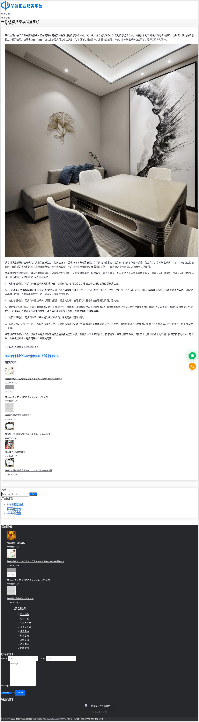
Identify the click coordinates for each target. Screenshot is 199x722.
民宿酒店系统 (14, 509)
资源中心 (24, 644)
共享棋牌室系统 (15, 504)
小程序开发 (25, 623)
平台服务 (24, 614)
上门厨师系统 (14, 513)
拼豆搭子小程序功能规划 (16, 452)
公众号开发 (25, 627)
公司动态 (19, 347)
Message (5, 685)
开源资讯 (24, 640)
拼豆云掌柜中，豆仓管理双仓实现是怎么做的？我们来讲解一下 (33, 378)
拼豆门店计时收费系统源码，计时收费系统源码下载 (28, 470)
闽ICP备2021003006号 (52, 718)
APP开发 (24, 618)
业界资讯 (27, 347)
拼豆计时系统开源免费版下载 (18, 415)
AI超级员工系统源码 (16, 543)
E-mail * (42, 658)
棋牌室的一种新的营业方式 (45, 356)
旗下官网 (24, 635)
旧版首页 (24, 648)
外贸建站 (24, 631)
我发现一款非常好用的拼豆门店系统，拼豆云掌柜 (27, 434)
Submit (6, 693)
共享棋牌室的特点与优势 (18, 356)
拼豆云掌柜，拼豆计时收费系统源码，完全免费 (26, 397)
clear (13, 693)
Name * (4, 658)
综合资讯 (34, 347)
